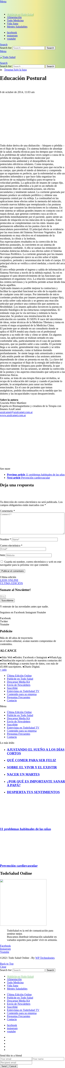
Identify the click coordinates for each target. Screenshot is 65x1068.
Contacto (12, 700)
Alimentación (14, 17)
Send (4, 1066)
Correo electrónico (11, 545)
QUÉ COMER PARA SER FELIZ (31, 760)
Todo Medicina (15, 20)
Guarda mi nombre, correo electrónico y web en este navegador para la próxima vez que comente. (30, 563)
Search (50, 48)
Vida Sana (12, 23)
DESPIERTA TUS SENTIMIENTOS (33, 792)
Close (3, 966)
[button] (32, 706)
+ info (3, 669)
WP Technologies (45, 957)
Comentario (7, 510)
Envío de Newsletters (18, 684)
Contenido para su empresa (22, 694)
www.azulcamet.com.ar (13, 415)
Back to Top (7, 963)
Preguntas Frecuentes (18, 697)
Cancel (12, 1066)
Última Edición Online (19, 675)
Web (2, 555)
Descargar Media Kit (18, 681)
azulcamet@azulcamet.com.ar (16, 412)
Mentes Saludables (17, 26)
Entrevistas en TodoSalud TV (23, 691)
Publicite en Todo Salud (20, 14)
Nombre (5, 539)
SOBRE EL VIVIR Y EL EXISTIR (32, 767)
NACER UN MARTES (23, 774)
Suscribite (12, 688)
